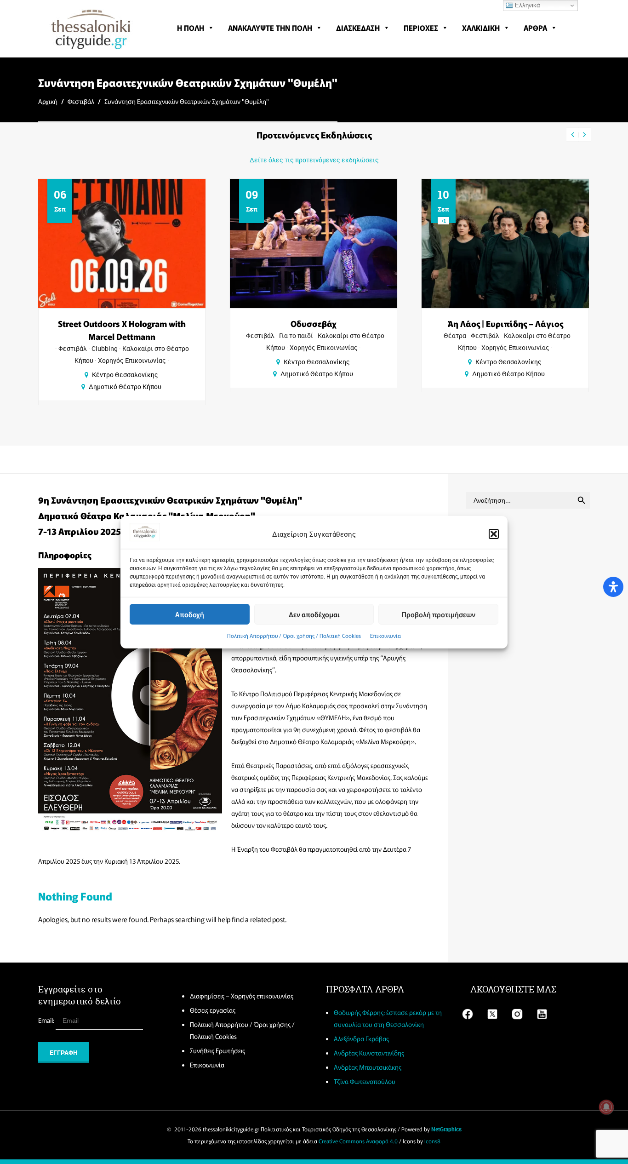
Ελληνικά (526, 5)
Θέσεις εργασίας (212, 1010)
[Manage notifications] (606, 1107)
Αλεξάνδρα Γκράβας (361, 1038)
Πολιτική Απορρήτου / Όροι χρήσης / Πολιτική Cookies (294, 635)
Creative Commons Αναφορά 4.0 (358, 1141)
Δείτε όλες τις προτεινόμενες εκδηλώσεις (314, 159)
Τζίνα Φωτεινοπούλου (364, 1081)
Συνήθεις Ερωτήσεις (217, 1050)
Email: (47, 1020)
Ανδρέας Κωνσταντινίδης (369, 1052)
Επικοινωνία (385, 635)
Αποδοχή (189, 614)
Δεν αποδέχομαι (314, 614)
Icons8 (432, 1141)
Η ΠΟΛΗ (190, 27)
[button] (493, 534)
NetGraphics (446, 1129)
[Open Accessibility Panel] (613, 587)
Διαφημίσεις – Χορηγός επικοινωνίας (241, 995)
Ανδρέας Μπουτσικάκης (367, 1067)
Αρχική (47, 101)
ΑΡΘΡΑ (535, 27)
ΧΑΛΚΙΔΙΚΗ (481, 27)
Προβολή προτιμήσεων (438, 614)
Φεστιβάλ (81, 101)
